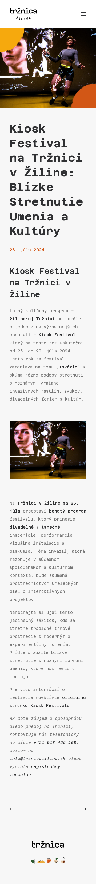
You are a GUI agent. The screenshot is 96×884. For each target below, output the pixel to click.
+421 (40, 742)
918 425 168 (61, 742)
